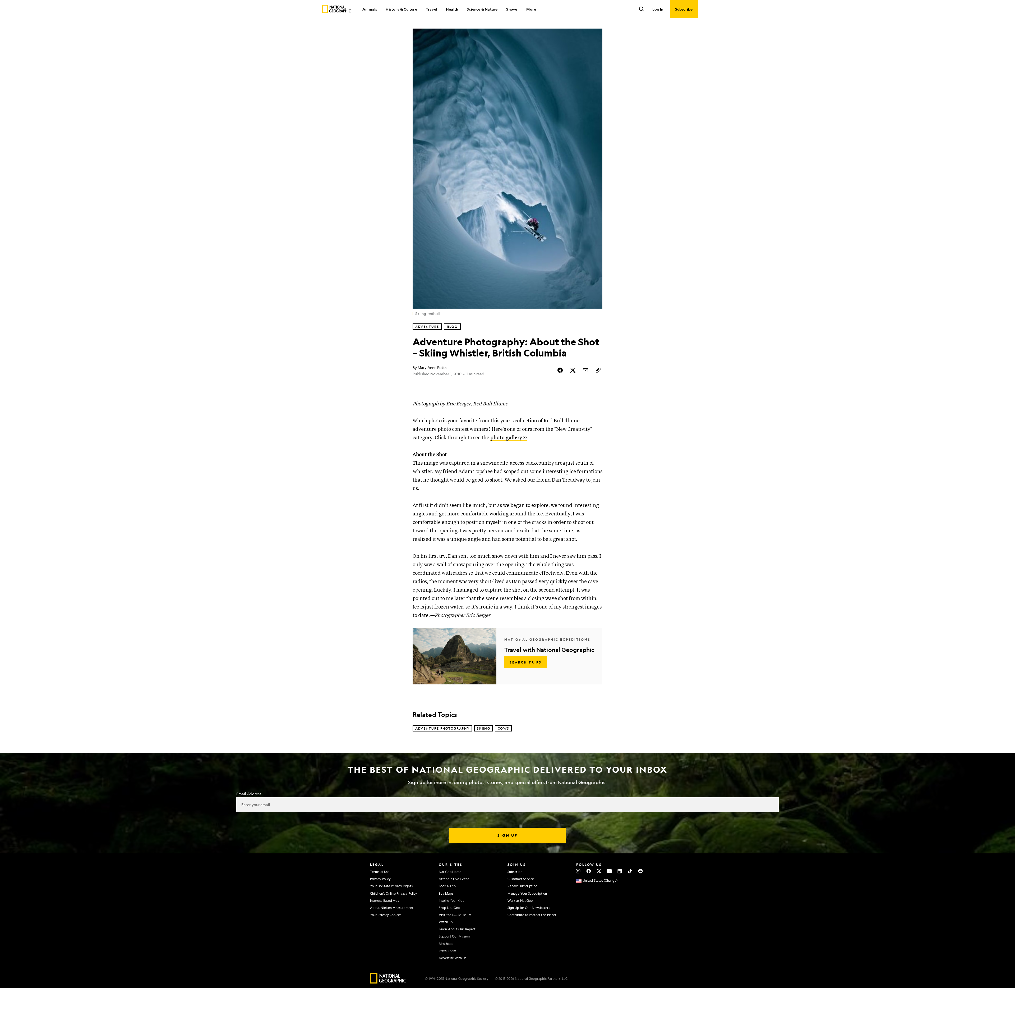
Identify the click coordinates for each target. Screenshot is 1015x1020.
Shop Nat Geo (449, 907)
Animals (369, 9)
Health (452, 9)
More (531, 9)
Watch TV (446, 922)
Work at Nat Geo (520, 900)
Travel (431, 9)
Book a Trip (447, 886)
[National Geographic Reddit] (640, 871)
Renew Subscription (522, 886)
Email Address (248, 793)
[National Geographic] (336, 9)
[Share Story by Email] (585, 370)
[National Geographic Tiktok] (630, 871)
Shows (512, 9)
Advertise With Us (452, 958)
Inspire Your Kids (451, 900)
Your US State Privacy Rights (391, 886)
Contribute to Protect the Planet (532, 915)
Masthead (446, 943)
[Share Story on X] (573, 370)
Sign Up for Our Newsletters (529, 907)
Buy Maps (446, 893)
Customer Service (521, 879)
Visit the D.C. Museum (455, 915)
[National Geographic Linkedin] (619, 871)
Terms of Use (379, 872)
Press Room (447, 951)
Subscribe (515, 872)
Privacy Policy (380, 879)
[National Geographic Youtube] (609, 871)
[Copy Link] (598, 370)
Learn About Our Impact (457, 929)
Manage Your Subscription (527, 893)
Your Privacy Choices (385, 915)
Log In (657, 9)
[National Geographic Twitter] (599, 871)
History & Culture (401, 9)
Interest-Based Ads (384, 900)
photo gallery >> (508, 437)
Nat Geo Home (450, 872)
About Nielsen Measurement (392, 907)
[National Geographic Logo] (388, 982)
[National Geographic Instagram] (578, 871)
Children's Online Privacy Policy (393, 893)
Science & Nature (482, 9)
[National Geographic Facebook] (588, 871)
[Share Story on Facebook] (560, 370)
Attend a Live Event (454, 879)
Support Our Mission (454, 936)
